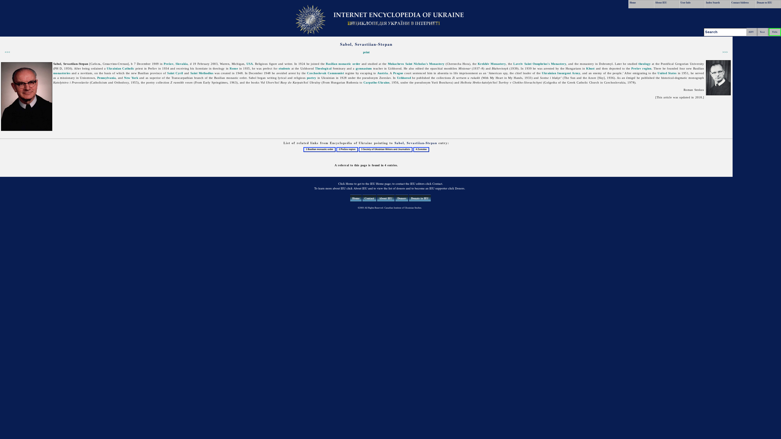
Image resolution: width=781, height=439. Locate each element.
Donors (401, 198)
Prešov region (641, 68)
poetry (311, 77)
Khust (590, 68)
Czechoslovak (316, 73)
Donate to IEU (764, 2)
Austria (382, 73)
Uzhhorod (404, 77)
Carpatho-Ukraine (376, 82)
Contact (369, 198)
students (284, 68)
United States (667, 73)
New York (131, 77)
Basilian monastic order (343, 63)
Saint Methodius (201, 73)
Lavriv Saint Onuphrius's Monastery (539, 63)
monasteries (61, 73)
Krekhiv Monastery (492, 63)
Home (633, 2)
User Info (685, 2)
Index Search (713, 2)
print (366, 52)
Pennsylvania (106, 77)
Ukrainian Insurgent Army (561, 73)
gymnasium (364, 68)
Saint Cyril (175, 73)
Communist (336, 73)
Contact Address (740, 2)
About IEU (661, 2)
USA (250, 63)
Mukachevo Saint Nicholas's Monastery (416, 63)
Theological (323, 68)
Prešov (168, 63)
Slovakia (182, 63)
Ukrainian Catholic (120, 68)
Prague (398, 73)
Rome (234, 68)
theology (644, 63)
